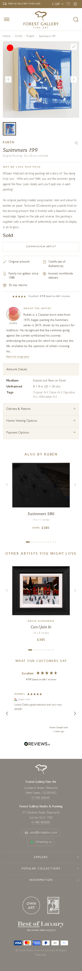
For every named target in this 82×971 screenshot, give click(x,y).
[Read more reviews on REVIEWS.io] (37, 744)
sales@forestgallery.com (43, 832)
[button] (7, 713)
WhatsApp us (43, 842)
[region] (41, 713)
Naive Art (55, 392)
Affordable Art (48, 397)
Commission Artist (41, 246)
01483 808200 (41, 822)
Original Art (40, 392)
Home (6, 36)
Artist (18, 36)
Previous (8, 79)
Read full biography (17, 357)
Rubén (30, 36)
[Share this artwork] (76, 143)
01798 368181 (41, 798)
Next (73, 79)
